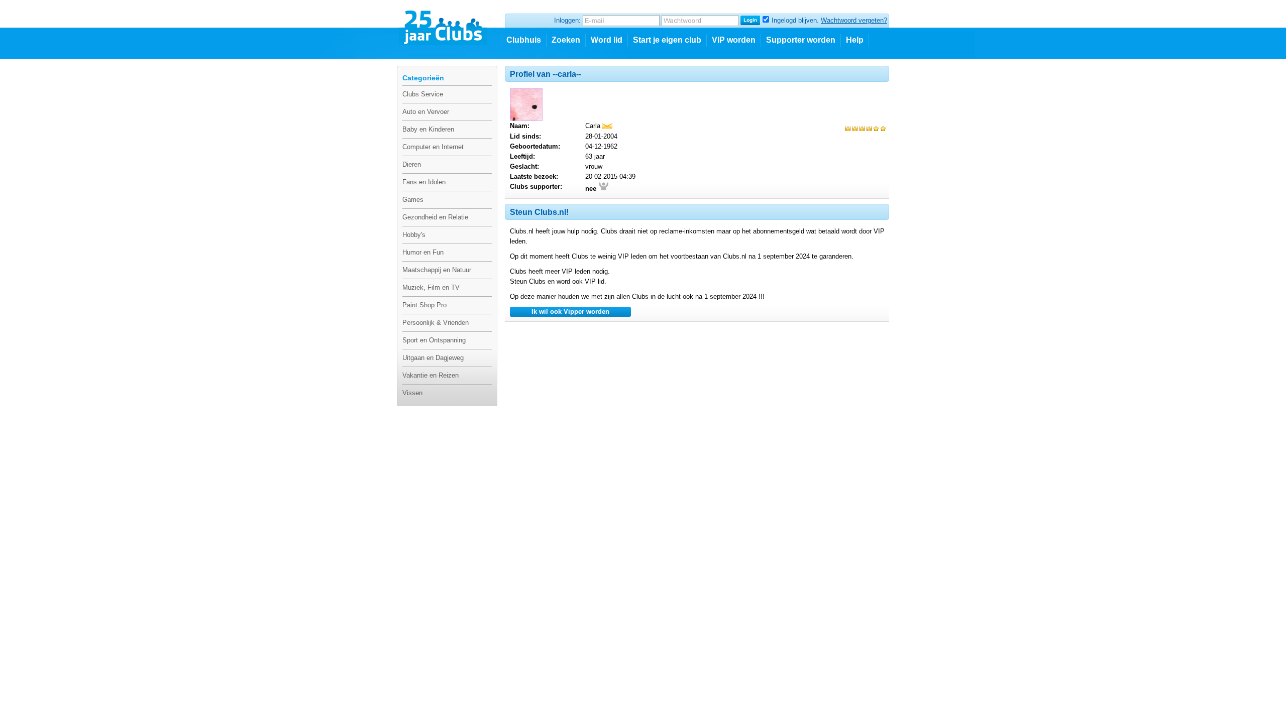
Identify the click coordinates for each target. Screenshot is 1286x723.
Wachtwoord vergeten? (854, 20)
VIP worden (734, 40)
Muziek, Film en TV (431, 287)
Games (412, 199)
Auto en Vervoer (425, 111)
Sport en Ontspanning (434, 340)
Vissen (412, 393)
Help (855, 40)
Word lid (606, 40)
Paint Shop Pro (424, 305)
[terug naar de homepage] (443, 24)
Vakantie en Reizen (430, 375)
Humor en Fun (423, 252)
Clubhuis (523, 40)
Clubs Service (422, 94)
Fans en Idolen (424, 182)
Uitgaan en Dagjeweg (433, 358)
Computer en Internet (433, 147)
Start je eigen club (667, 40)
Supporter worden (800, 40)
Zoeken (566, 40)
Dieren (411, 164)
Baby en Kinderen (428, 129)
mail (607, 126)
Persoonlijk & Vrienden (435, 322)
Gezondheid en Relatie (435, 217)
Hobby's (413, 234)
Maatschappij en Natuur (436, 270)
